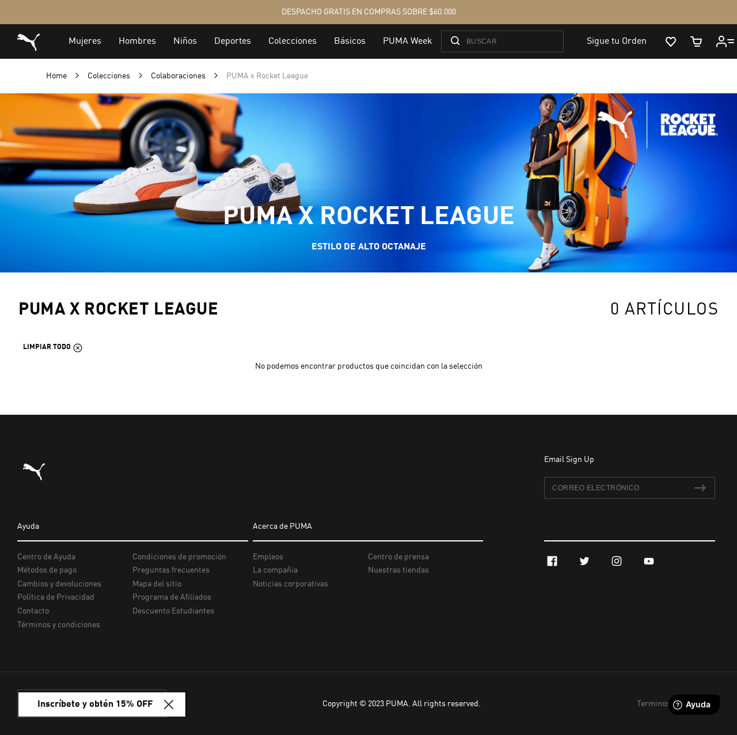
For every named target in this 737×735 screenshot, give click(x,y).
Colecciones (110, 76)
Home (57, 76)
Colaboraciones (179, 76)
